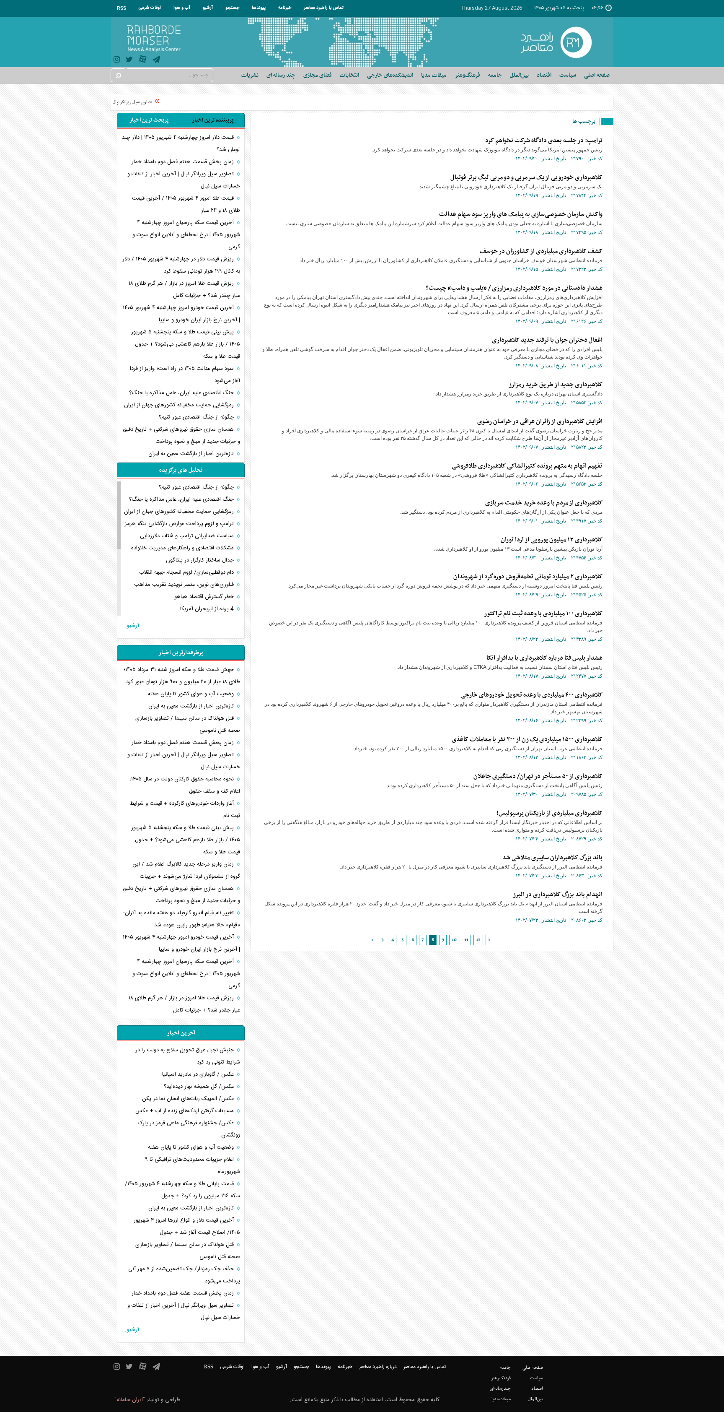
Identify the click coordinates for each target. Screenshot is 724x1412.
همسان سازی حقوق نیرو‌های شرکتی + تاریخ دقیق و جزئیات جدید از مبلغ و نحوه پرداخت (181, 435)
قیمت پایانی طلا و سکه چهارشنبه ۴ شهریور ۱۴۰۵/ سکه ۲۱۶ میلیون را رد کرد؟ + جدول (182, 1190)
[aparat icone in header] (143, 61)
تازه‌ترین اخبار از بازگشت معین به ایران (191, 453)
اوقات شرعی (150, 8)
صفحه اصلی (597, 75)
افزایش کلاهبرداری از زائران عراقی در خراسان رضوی (539, 421)
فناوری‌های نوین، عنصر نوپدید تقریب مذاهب (184, 584)
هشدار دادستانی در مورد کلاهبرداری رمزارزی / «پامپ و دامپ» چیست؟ (514, 288)
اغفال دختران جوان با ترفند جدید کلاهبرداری (547, 340)
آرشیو (208, 8)
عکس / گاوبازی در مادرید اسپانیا (198, 1074)
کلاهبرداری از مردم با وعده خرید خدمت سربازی (543, 502)
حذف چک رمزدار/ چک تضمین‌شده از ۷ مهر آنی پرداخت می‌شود (184, 1275)
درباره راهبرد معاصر (378, 1367)
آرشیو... (130, 625)
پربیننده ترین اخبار (212, 120)
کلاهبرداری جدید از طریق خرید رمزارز (555, 384)
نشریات (250, 75)
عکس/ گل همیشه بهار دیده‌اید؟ (199, 1086)
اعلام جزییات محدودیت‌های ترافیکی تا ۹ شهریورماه (192, 1165)
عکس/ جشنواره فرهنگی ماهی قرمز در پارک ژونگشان (189, 1129)
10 (454, 940)
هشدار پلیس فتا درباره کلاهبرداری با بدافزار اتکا (544, 658)
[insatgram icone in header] (117, 60)
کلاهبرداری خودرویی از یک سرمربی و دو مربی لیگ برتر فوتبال (526, 177)
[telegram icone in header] (156, 60)
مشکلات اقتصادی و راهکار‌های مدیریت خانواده (183, 548)
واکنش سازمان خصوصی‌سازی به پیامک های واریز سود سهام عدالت (520, 214)
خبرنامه (284, 8)
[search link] (117, 75)
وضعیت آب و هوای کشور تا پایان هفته (191, 694)
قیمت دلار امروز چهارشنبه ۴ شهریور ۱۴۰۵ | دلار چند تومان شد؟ (181, 143)
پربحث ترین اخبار (148, 120)
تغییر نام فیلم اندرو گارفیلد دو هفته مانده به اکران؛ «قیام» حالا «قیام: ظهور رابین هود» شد (181, 919)
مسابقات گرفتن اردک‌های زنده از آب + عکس (185, 1111)
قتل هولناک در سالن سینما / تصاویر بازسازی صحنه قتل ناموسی (187, 724)
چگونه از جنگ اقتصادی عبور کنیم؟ (197, 417)
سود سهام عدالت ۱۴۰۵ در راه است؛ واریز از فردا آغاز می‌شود (185, 374)
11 (466, 940)
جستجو (232, 8)
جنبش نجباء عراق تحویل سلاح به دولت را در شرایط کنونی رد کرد (187, 1056)
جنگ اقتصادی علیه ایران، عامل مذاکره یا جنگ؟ (182, 393)
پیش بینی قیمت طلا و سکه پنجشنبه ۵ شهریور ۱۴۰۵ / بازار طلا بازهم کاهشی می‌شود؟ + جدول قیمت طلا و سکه (185, 344)
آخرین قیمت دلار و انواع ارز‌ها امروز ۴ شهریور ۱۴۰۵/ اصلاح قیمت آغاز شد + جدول (187, 1226)
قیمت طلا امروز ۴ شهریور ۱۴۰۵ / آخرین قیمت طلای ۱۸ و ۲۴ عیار (186, 204)
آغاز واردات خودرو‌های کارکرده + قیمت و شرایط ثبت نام (185, 809)
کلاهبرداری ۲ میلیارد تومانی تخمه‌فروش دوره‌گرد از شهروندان (527, 576)
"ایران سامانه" (129, 1399)
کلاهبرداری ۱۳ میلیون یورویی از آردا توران (551, 539)
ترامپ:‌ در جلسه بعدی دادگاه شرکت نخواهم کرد (543, 140)
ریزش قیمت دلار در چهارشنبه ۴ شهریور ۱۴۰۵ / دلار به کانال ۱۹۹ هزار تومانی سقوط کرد (181, 265)
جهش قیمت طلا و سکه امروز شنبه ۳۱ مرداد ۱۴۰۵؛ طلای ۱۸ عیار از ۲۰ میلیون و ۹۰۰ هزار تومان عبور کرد (182, 675)
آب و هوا (181, 8)
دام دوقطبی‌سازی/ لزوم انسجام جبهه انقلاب (187, 572)
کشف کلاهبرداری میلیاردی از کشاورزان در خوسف (541, 251)
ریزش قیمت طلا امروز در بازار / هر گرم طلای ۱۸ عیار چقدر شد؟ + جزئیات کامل (184, 289)
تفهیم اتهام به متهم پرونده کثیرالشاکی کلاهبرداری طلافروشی (527, 465)
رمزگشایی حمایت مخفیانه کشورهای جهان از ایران (179, 405)
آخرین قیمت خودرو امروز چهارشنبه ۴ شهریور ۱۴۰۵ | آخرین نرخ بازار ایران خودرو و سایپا (181, 314)
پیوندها (259, 8)
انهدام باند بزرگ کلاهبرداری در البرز (557, 894)
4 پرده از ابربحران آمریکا (207, 609)
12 (478, 940)
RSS (121, 7)
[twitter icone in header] (129, 60)
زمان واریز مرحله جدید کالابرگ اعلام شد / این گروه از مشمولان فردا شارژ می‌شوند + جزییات (186, 870)
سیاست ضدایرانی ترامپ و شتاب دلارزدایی (187, 536)
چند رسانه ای (280, 75)
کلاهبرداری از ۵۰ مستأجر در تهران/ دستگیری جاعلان (537, 776)
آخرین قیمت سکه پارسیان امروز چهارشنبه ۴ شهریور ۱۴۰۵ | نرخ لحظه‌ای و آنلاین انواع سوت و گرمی (186, 235)
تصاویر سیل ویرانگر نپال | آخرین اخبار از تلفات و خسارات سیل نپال (183, 180)
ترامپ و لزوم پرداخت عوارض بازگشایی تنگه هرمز (180, 523)
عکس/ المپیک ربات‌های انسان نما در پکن (188, 1098)
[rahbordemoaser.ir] (561, 42)
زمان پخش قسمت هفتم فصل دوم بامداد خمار (183, 161)
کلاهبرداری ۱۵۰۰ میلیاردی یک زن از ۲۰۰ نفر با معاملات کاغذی (527, 739)
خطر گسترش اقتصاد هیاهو (204, 596)
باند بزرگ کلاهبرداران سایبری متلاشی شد (552, 857)
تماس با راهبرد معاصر (324, 8)
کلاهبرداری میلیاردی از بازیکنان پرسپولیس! (549, 813)
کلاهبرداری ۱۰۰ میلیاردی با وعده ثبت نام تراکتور (543, 613)
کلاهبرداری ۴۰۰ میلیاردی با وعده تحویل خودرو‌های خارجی (531, 694)
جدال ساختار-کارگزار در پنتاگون (200, 560)
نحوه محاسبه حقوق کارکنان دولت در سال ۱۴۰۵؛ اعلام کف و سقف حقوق (184, 785)
